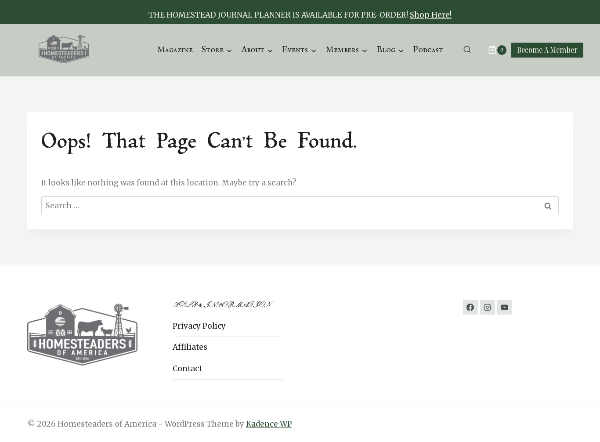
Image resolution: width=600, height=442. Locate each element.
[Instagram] (487, 307)
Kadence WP (269, 424)
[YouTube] (504, 307)
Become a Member (547, 49)
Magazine (175, 49)
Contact (187, 368)
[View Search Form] (467, 50)
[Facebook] (470, 307)
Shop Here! (431, 15)
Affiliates (190, 347)
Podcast (428, 49)
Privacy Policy (199, 326)
